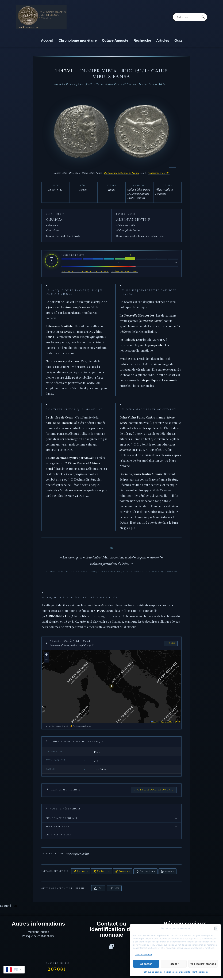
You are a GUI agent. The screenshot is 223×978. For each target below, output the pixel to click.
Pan (14, 905)
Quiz (178, 40)
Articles (162, 40)
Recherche (142, 40)
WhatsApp (124, 871)
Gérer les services (143, 954)
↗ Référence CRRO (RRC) (124, 271)
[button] (216, 928)
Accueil (47, 40)
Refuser (174, 963)
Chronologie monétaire (78, 40)
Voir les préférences (203, 963)
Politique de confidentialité (177, 972)
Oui (100, 888)
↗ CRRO (171, 643)
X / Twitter (103, 871)
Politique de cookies (152, 972)
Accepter (146, 963)
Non (116, 888)
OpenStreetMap (166, 722)
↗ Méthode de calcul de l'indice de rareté (85, 271)
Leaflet (155, 722)
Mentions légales (200, 972)
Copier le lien (147, 871)
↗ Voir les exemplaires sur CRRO (153, 790)
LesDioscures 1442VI (159, 172)
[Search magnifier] (203, 17)
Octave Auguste (115, 40)
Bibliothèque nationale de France (121, 172)
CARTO (177, 722)
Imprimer (169, 871)
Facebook (82, 871)
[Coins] (111, 946)
